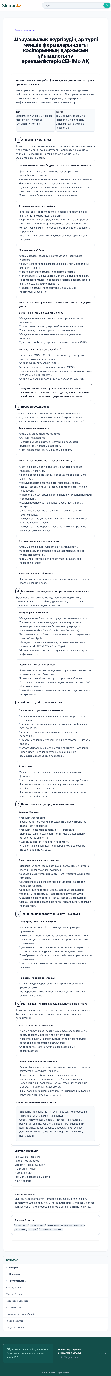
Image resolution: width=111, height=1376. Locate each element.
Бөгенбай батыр (14, 1307)
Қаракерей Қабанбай (17, 1300)
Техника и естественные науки (32, 1176)
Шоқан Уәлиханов (15, 1327)
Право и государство (27, 1160)
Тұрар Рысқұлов (14, 1320)
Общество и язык (25, 1168)
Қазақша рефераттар (25, 30)
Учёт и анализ (22, 1180)
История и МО (23, 1172)
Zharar (11, 5)
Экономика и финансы (27, 1157)
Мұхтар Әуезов (14, 1294)
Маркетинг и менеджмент (30, 1164)
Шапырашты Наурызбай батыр (22, 1314)
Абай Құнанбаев (14, 1287)
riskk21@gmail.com (69, 1357)
